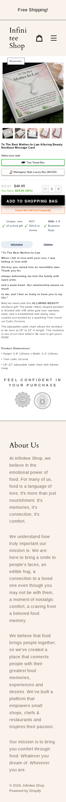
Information (17, 244)
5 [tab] (35, 120)
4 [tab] (33, 120)
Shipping (48, 244)
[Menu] (53, 38)
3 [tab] (30, 120)
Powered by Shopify (25, 791)
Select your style (10, 155)
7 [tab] (41, 120)
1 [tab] (24, 120)
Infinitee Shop (18, 38)
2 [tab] (27, 120)
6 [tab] (38, 120)
